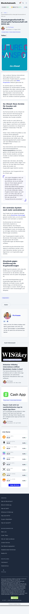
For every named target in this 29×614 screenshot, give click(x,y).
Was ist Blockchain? (7, 501)
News (5, 12)
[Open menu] (26, 2)
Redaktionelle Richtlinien (8, 549)
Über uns (3, 532)
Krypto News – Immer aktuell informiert (11, 32)
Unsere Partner (5, 542)
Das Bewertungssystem (8, 546)
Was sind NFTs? (5, 515)
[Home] (1, 12)
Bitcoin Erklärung (6, 505)
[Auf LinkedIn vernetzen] (7, 321)
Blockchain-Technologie (18, 215)
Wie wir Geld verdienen (7, 539)
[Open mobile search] (23, 3)
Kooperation (6, 297)
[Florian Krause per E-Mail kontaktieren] (4, 321)
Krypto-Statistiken (6, 519)
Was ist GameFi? (6, 523)
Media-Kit (4, 553)
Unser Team (4, 535)
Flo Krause (17, 315)
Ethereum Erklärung (7, 512)
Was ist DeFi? (5, 508)
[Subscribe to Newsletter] (20, 3)
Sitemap (3, 572)
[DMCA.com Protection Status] (14, 597)
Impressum (4, 562)
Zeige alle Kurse (14, 485)
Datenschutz (5, 566)
